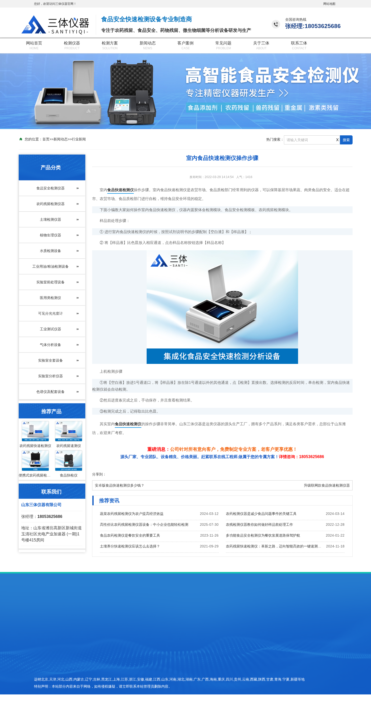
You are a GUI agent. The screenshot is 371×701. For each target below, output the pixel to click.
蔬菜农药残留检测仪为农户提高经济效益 (132, 514)
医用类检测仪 (50, 298)
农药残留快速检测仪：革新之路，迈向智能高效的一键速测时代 (275, 546)
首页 (45, 139)
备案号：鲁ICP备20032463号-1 (279, 675)
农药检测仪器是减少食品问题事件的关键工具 (261, 514)
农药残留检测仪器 (50, 204)
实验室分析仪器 (50, 376)
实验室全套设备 (50, 360)
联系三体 (299, 43)
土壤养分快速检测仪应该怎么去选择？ (130, 546)
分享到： (99, 474)
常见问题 (223, 43)
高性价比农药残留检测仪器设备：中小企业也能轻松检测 (144, 524)
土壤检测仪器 (50, 219)
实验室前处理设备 (50, 282)
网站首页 (34, 43)
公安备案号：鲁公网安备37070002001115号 (289, 684)
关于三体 (261, 43)
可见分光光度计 (50, 313)
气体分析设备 (50, 345)
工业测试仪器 (50, 329)
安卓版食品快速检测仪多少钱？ (119, 485)
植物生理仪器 (50, 235)
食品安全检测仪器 (50, 188)
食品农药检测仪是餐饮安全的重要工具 (130, 535)
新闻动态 (148, 43)
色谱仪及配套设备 (50, 392)
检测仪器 (72, 43)
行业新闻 (79, 139)
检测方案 (110, 43)
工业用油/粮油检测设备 (50, 266)
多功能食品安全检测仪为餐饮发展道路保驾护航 (263, 535)
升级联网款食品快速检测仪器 (327, 485)
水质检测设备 (50, 251)
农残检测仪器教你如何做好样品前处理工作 (259, 524)
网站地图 (329, 4)
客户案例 (185, 43)
